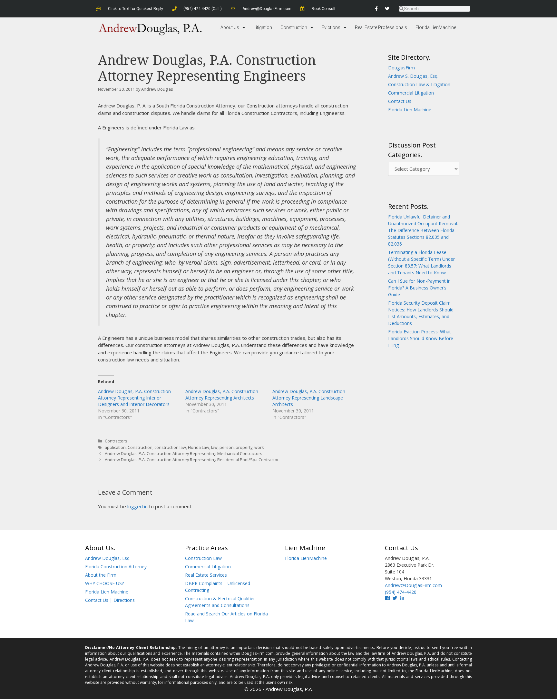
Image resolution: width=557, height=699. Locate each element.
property (244, 447)
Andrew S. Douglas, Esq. (413, 76)
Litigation (263, 27)
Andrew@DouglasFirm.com (413, 585)
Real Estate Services (206, 575)
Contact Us (399, 101)
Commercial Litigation (411, 93)
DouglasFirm (401, 68)
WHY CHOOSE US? (104, 583)
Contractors (116, 441)
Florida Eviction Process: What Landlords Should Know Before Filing (420, 338)
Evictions (331, 27)
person (227, 447)
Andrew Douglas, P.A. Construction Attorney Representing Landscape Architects (308, 397)
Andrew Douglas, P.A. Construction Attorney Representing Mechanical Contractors (183, 453)
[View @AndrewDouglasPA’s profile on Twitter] (394, 598)
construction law (170, 447)
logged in (137, 506)
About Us (229, 27)
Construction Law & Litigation (419, 84)
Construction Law (203, 558)
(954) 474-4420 (400, 592)
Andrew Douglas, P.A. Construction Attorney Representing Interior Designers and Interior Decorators (134, 397)
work (259, 447)
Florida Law (198, 447)
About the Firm (100, 575)
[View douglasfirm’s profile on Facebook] (387, 598)
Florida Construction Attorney (116, 566)
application (115, 447)
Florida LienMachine (435, 27)
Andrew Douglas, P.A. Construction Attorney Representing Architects (221, 394)
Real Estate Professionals (381, 27)
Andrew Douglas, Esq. (108, 558)
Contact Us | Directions (110, 600)
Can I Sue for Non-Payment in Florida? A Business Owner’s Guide (419, 288)
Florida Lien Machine (409, 109)
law (214, 447)
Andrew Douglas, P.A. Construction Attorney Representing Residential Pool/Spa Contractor (192, 459)
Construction (293, 27)
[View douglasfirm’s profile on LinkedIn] (402, 598)
